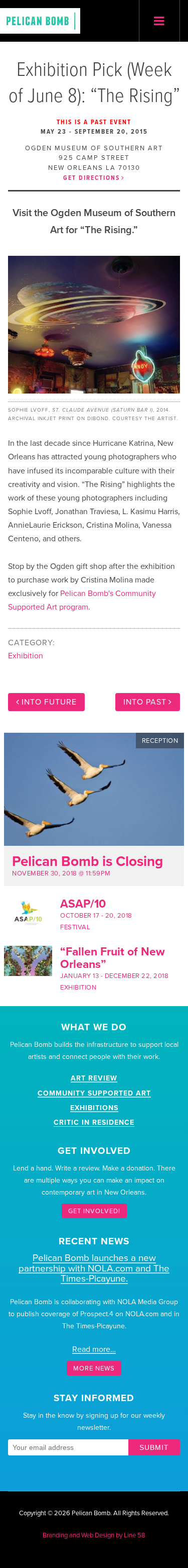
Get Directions (91, 178)
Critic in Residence (94, 1122)
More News (94, 1368)
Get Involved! (94, 1211)
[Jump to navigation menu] (159, 21)
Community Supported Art (94, 1093)
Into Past (144, 702)
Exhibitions (94, 1108)
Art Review (94, 1078)
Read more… (94, 1349)
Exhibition (25, 656)
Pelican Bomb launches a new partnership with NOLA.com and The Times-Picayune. (94, 1268)
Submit (154, 1447)
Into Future (49, 702)
